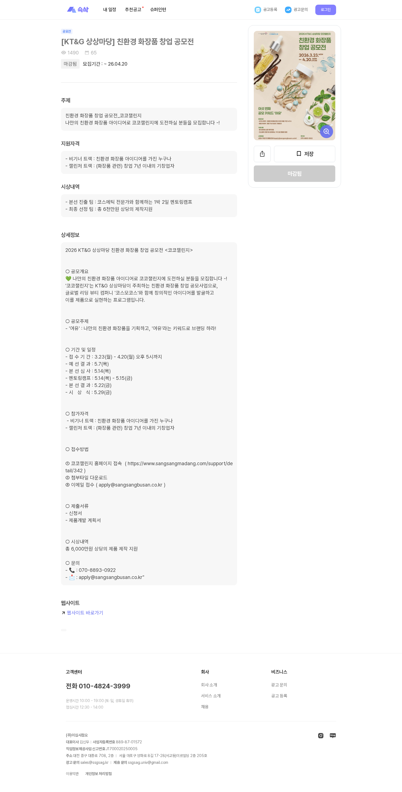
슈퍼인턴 (158, 9)
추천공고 (133, 9)
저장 (309, 154)
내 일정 (109, 9)
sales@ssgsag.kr (94, 762)
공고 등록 (279, 695)
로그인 (326, 9)
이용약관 (72, 773)
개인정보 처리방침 (98, 773)
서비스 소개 (211, 695)
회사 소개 (209, 685)
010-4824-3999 (104, 686)
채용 (204, 706)
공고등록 (270, 9)
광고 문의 (279, 685)
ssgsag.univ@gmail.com (148, 762)
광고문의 (301, 9)
